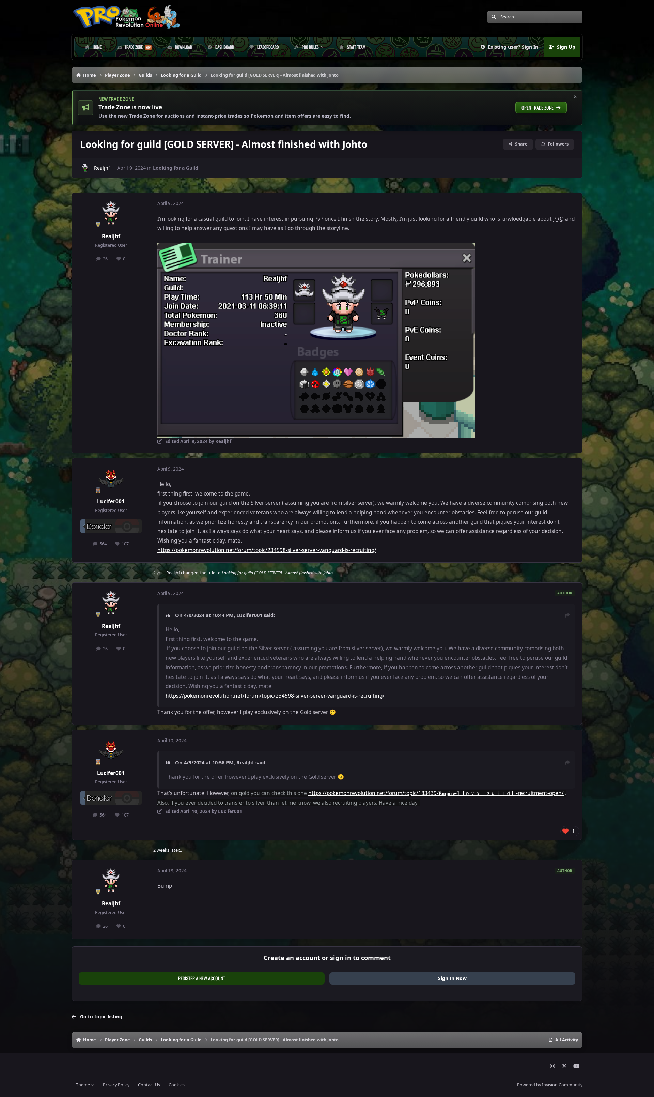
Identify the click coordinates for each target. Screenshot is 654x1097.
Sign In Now (452, 978)
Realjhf (102, 168)
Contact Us (149, 1085)
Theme (83, 1085)
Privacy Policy (116, 1085)
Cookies (177, 1085)
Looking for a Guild (175, 168)
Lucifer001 (111, 501)
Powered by (549, 1085)
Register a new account (201, 978)
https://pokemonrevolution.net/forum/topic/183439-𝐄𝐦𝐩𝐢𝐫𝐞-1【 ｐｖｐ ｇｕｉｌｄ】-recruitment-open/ (436, 793)
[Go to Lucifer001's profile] (111, 479)
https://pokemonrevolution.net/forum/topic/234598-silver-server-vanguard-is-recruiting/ (266, 550)
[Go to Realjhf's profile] (85, 168)
